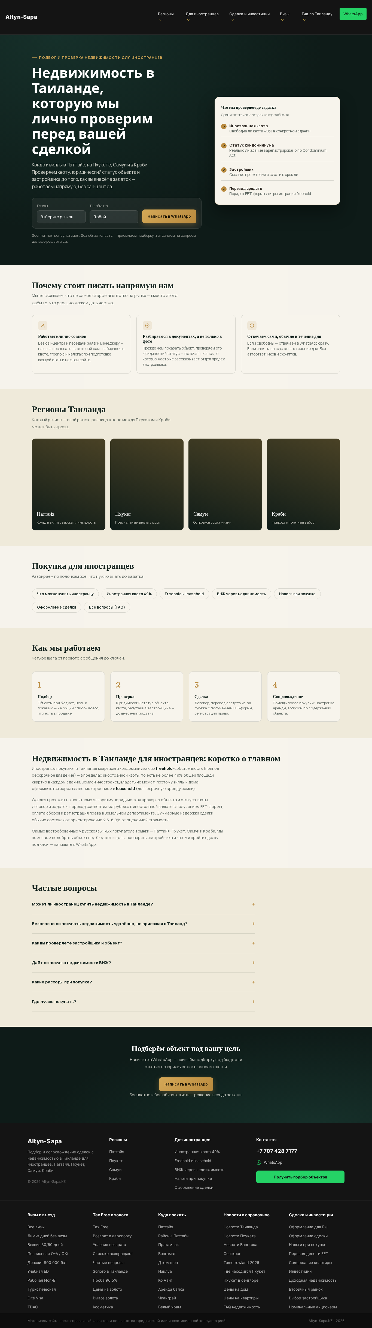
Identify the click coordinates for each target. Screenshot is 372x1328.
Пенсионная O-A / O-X (48, 1253)
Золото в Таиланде (110, 1271)
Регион (42, 205)
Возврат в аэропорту (112, 1235)
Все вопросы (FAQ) (107, 607)
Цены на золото (107, 1289)
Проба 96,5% (105, 1280)
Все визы (36, 1226)
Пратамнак (168, 1244)
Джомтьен (168, 1262)
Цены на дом (236, 1289)
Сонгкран (232, 1253)
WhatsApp (353, 13)
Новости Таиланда (241, 1226)
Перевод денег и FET (308, 1253)
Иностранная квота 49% (129, 593)
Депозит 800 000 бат (47, 1262)
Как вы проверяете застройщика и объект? (77, 943)
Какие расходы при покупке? (62, 982)
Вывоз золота (105, 1298)
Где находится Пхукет (244, 1271)
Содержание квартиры (310, 1262)
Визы (284, 13)
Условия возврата (109, 1244)
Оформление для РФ (308, 1226)
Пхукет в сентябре (241, 1280)
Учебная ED (38, 1271)
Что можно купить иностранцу (65, 593)
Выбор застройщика (308, 1298)
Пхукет (116, 1160)
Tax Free (100, 1226)
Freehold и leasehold (184, 593)
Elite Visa (35, 1298)
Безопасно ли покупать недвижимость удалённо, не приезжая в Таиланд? (109, 923)
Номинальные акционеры (313, 1307)
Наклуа (165, 1271)
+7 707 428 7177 (276, 1151)
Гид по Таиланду (317, 13)
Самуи (115, 1169)
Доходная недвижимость (313, 1280)
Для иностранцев (202, 13)
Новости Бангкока (240, 1244)
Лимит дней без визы (47, 1235)
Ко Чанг (165, 1280)
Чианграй (167, 1298)
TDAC (33, 1307)
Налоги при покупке (297, 593)
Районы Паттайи (173, 1235)
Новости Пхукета (240, 1235)
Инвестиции (300, 1271)
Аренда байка (171, 1289)
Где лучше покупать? (54, 1001)
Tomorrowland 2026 (241, 1262)
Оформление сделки (56, 607)
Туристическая (42, 1289)
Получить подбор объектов (300, 1177)
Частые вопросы (108, 1262)
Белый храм (169, 1307)
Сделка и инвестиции (249, 13)
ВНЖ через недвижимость (241, 593)
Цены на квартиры (241, 1298)
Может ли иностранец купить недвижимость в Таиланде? (92, 904)
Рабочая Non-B (42, 1280)
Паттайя (116, 1151)
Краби (115, 1178)
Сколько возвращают (113, 1253)
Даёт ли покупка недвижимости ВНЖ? (71, 962)
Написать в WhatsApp (169, 216)
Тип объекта (99, 205)
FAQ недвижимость (242, 1307)
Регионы (166, 13)
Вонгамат (167, 1253)
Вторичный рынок (306, 1289)
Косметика (103, 1307)
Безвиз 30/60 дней (45, 1244)
